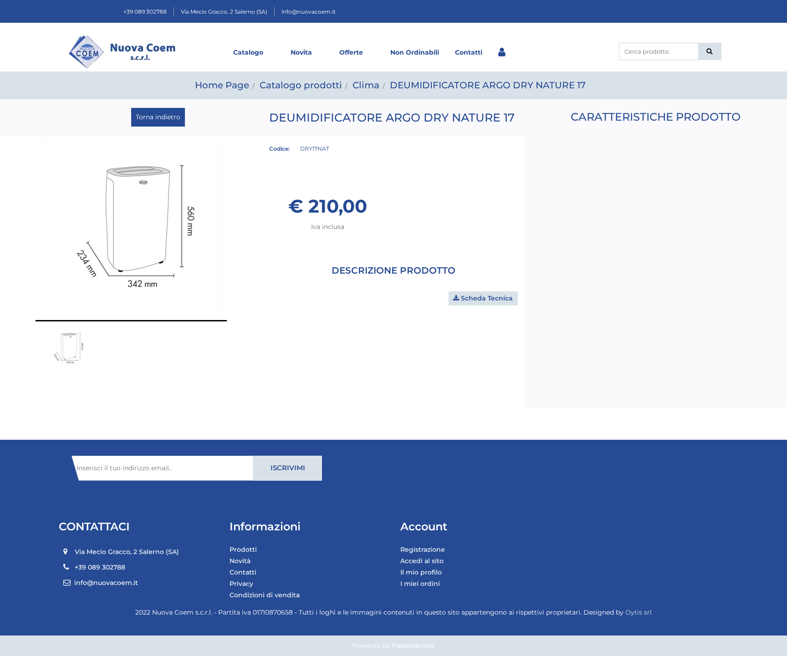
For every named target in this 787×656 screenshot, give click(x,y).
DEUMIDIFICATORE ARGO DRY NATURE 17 (488, 85)
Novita (301, 52)
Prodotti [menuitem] (243, 549)
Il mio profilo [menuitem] (421, 572)
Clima (366, 85)
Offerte (351, 52)
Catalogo (248, 52)
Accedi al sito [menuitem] (422, 561)
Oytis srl (638, 612)
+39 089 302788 (145, 11)
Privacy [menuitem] (241, 584)
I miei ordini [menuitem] (420, 584)
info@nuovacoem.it (308, 11)
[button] (709, 51)
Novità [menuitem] (240, 561)
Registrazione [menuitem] (422, 549)
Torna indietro (158, 117)
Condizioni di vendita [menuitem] (265, 595)
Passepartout (413, 645)
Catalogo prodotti (301, 85)
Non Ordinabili (414, 52)
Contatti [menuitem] (243, 572)
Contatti (468, 52)
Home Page (222, 85)
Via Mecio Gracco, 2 (224, 11)
